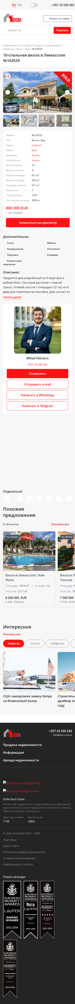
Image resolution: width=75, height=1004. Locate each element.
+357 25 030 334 (60, 731)
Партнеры (10, 840)
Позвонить (37, 373)
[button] (67, 92)
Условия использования (19, 858)
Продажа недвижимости (47, 45)
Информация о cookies (18, 864)
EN (20, 5)
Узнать (36, 155)
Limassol (36, 145)
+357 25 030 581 (63, 5)
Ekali (34, 150)
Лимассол (8, 49)
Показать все (60, 524)
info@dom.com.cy (62, 735)
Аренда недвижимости (21, 760)
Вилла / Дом (23, 49)
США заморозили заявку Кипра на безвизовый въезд (27, 698)
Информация (13, 752)
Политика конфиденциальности (24, 852)
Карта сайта (11, 846)
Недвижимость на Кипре (17, 45)
